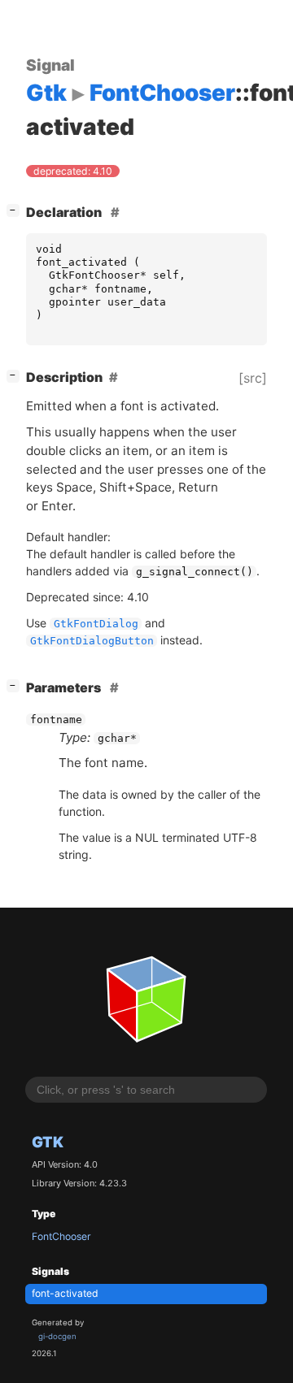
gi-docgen (57, 1336)
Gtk (47, 1142)
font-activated (65, 1293)
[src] (252, 378)
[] (16, 210)
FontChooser (61, 1236)
